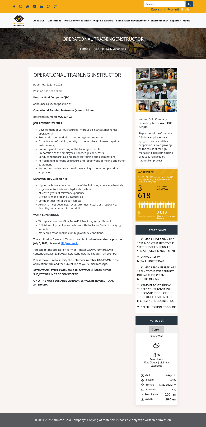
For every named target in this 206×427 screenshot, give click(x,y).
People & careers (103, 20)
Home (84, 49)
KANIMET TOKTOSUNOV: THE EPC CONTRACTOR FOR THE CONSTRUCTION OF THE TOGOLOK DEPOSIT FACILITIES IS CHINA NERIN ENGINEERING (155, 293)
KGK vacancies (116, 49)
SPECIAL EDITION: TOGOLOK (158, 307)
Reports (174, 20)
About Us (38, 20)
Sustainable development (132, 20)
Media (186, 20)
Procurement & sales (76, 20)
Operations (54, 20)
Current (156, 329)
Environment (159, 20)
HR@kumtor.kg (70, 243)
